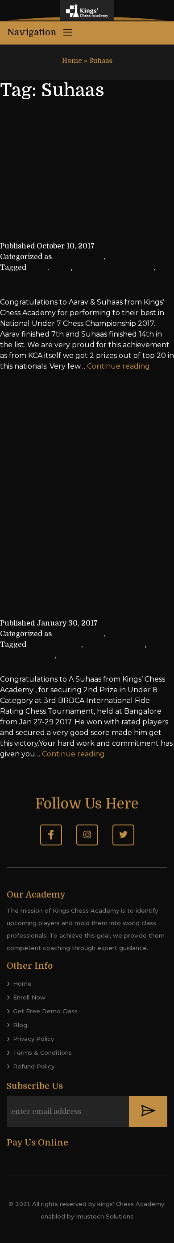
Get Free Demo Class (45, 1011)
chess (61, 268)
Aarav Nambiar (54, 645)
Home (72, 61)
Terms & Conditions (42, 1052)
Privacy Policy (33, 1038)
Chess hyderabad (115, 645)
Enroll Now (29, 997)
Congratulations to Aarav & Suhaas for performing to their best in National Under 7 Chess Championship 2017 (84, 156)
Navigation (33, 32)
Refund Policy (33, 1066)
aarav (37, 268)
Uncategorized (134, 257)
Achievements (78, 257)
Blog (20, 1024)
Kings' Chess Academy (114, 268)
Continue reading (118, 366)
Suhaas (13, 278)
